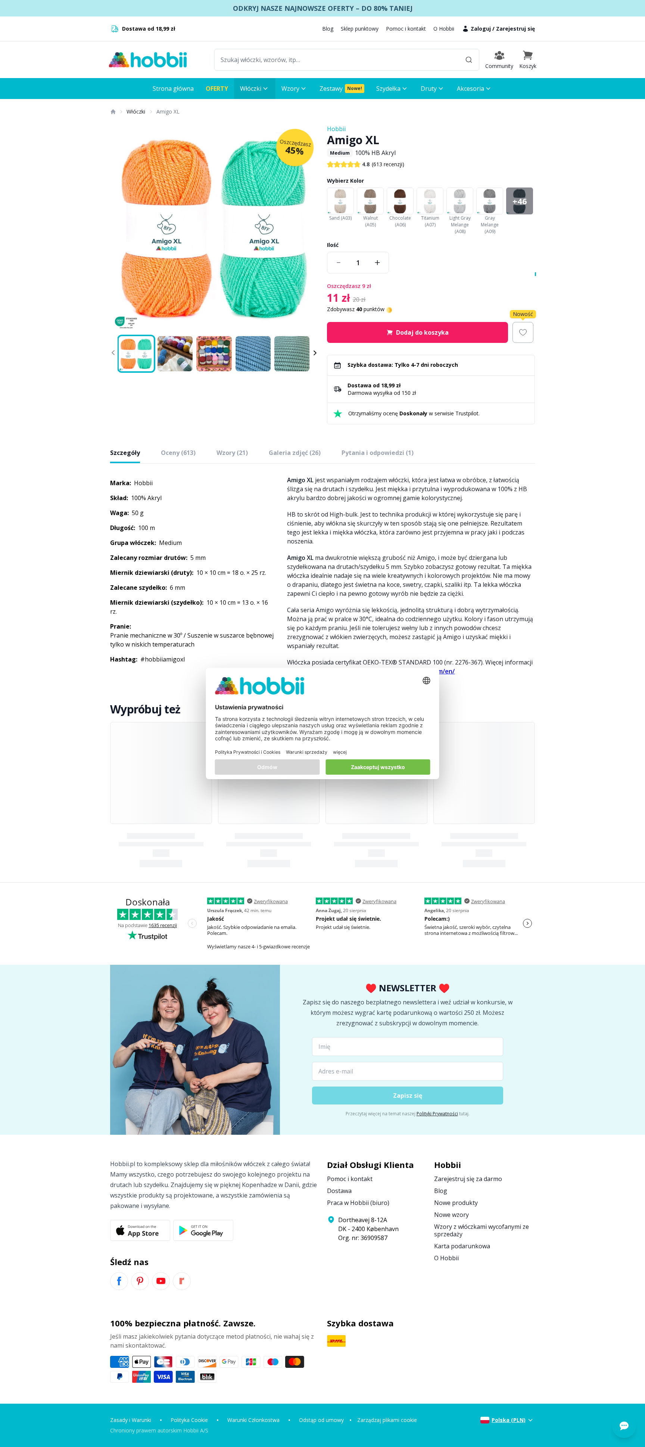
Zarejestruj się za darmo (468, 1179)
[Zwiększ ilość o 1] (377, 263)
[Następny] (307, 228)
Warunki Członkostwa (253, 1419)
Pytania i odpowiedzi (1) (378, 453)
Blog (327, 28)
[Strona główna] (112, 112)
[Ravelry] (182, 1281)
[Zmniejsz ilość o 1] (339, 263)
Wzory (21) (232, 453)
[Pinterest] (140, 1281)
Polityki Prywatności (437, 1113)
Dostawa (339, 1191)
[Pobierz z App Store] (140, 1230)
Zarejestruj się (515, 28)
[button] (527, 60)
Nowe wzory (451, 1215)
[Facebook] (119, 1281)
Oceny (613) (178, 453)
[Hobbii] (148, 60)
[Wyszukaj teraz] (469, 59)
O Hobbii (443, 28)
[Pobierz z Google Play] (203, 1230)
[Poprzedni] (120, 228)
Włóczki (136, 111)
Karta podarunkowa (462, 1246)
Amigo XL (168, 111)
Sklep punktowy (359, 28)
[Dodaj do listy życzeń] (522, 332)
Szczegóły (125, 453)
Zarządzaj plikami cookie (387, 1419)
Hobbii (336, 129)
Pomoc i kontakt (406, 28)
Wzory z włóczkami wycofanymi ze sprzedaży (481, 1230)
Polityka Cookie (189, 1419)
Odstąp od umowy (321, 1419)
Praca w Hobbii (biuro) (358, 1203)
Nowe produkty (456, 1203)
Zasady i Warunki (130, 1419)
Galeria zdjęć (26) (295, 453)
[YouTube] (161, 1281)
